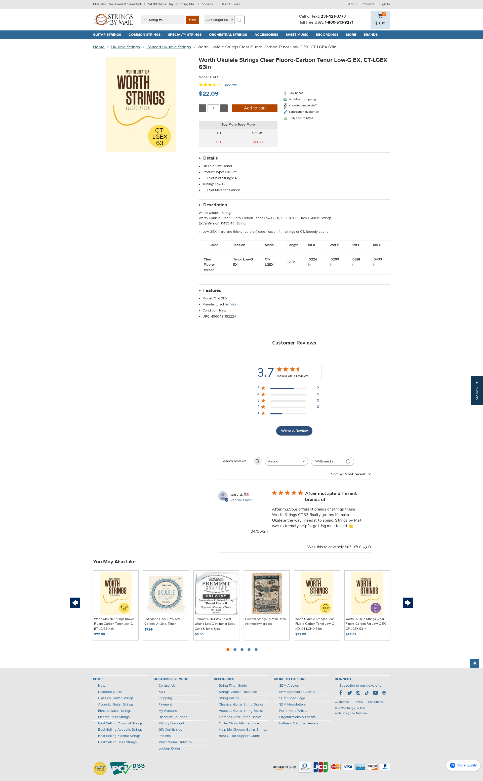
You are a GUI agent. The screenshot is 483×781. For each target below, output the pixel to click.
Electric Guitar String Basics (240, 717)
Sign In (384, 4)
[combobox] (286, 461)
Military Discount (171, 723)
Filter (192, 19)
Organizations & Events (297, 717)
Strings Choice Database (238, 692)
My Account (167, 711)
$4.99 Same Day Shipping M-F (171, 4)
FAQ (161, 692)
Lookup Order (169, 748)
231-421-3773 (333, 17)
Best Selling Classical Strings (120, 723)
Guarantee (342, 702)
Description (215, 205)
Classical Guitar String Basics (241, 704)
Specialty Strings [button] (186, 34)
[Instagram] (358, 693)
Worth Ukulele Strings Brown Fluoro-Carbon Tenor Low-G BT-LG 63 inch (114, 624)
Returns (164, 736)
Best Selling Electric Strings (119, 736)
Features (212, 290)
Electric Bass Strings (114, 717)
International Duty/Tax (175, 742)
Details (210, 158)
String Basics (229, 698)
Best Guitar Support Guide (239, 736)
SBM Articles (289, 685)
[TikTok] (367, 693)
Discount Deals (110, 692)
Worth (234, 304)
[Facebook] (341, 693)
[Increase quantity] (224, 108)
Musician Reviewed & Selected (117, 4)
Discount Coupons (172, 717)
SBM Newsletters (292, 704)
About (352, 4)
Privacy (358, 702)
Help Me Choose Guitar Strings (243, 729)
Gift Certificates (170, 729)
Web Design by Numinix (351, 713)
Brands (371, 34)
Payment (165, 704)
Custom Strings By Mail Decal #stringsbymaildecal (266, 621)
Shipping (165, 698)
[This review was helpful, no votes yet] (356, 547)
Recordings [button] (329, 34)
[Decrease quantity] (202, 108)
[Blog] (384, 693)
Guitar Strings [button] (109, 34)
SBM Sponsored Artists (297, 692)
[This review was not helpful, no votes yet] (365, 547)
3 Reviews (230, 85)
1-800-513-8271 (339, 23)
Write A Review (294, 430)
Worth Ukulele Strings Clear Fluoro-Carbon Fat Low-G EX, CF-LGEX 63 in (366, 624)
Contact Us (167, 685)
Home (99, 47)
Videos (207, 4)
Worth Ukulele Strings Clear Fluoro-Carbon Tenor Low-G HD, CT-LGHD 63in (314, 624)
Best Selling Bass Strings (117, 742)
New (101, 685)
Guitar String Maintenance (239, 723)
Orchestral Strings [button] (230, 34)
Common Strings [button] (146, 34)
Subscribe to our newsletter (361, 685)
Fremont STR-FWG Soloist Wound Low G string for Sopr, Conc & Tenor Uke (215, 624)
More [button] (353, 34)
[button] (380, 23)
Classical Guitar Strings (116, 698)
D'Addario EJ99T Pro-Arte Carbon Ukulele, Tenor (162, 621)
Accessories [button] (268, 34)
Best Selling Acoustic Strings (120, 729)
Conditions (375, 702)
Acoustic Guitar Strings (116, 704)
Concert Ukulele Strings (168, 47)
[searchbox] (235, 461)
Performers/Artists (293, 711)
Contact (368, 4)
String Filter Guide (233, 685)
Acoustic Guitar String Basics (241, 711)
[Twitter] (349, 693)
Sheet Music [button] (299, 34)
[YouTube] (375, 693)
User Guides (230, 4)
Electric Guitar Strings (115, 711)
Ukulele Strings (125, 47)
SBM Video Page (292, 698)
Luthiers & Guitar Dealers (298, 723)
